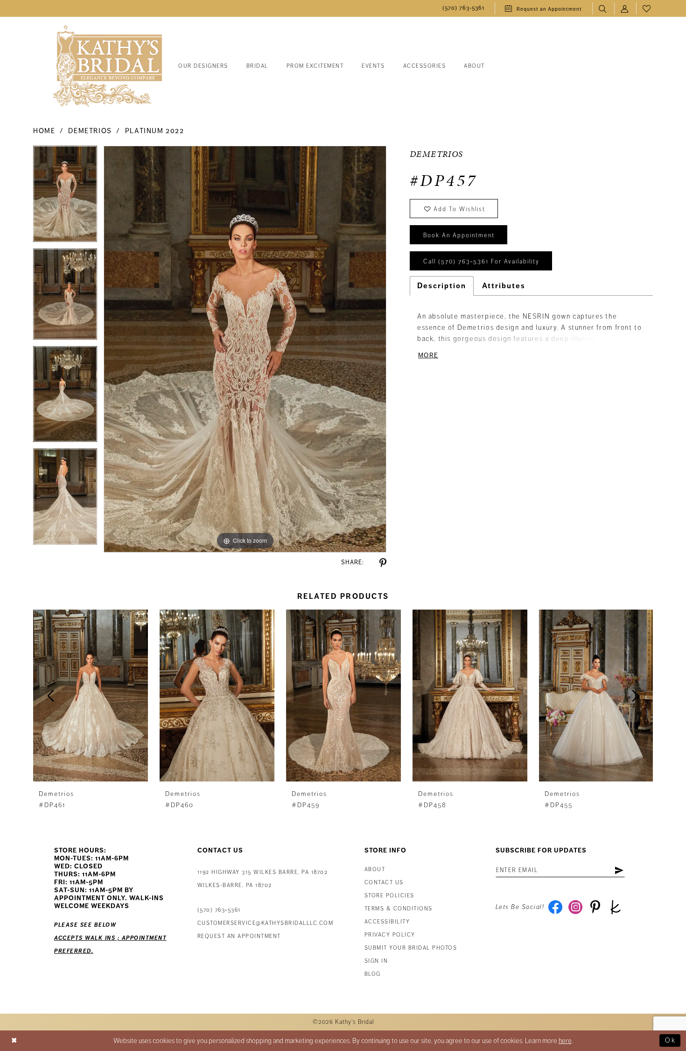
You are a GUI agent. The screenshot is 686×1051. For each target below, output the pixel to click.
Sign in (376, 961)
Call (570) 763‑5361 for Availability (481, 261)
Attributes (503, 286)
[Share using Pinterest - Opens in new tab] (382, 563)
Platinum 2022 (154, 131)
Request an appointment (239, 936)
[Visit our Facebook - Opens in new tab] (555, 907)
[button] (625, 8)
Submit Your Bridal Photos (410, 948)
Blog (372, 974)
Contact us (384, 882)
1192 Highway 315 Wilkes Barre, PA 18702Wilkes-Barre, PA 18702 (262, 879)
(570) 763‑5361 (219, 910)
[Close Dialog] (14, 1040)
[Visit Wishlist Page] (647, 8)
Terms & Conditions (398, 908)
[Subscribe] (619, 870)
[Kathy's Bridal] (107, 66)
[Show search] (603, 8)
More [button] (428, 355)
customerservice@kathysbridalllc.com (265, 923)
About (374, 869)
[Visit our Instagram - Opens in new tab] (575, 907)
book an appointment (459, 235)
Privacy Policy (389, 934)
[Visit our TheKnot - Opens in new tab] (615, 907)
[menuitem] (463, 8)
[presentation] (90, 696)
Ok (670, 1040)
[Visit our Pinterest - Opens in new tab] (595, 907)
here (565, 1041)
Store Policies (389, 895)
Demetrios (90, 131)
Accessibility (387, 921)
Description (441, 286)
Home (44, 131)
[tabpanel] (65, 197)
